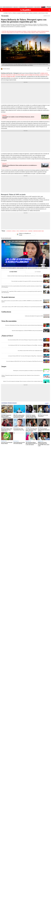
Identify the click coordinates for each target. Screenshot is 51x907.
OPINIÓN (14, 13)
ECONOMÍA (18, 13)
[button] (1, 10)
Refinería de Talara (23, 230)
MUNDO (27, 13)
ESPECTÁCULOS (41, 13)
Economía (5, 15)
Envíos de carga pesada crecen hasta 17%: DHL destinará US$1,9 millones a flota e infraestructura (24, 32)
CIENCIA (31, 13)
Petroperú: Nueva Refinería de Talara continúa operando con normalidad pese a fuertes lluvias (19, 166)
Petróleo (14, 230)
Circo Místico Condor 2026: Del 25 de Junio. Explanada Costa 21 (30, 350)
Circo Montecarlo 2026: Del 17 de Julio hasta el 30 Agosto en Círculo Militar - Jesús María (25, 345)
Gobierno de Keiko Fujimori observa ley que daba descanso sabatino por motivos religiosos (25, 275)
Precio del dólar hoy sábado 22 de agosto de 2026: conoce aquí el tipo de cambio (27, 281)
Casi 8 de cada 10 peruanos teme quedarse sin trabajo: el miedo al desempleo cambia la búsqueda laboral (25, 31)
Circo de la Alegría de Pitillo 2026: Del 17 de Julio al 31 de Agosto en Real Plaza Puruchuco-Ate (24, 361)
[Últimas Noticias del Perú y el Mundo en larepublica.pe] (25, 10)
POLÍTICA (10, 13)
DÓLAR (46, 13)
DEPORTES (35, 13)
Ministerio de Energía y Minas (38, 230)
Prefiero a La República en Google (25, 234)
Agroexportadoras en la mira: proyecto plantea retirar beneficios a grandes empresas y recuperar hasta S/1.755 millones (22, 286)
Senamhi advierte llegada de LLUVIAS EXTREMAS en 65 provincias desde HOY (27, 330)
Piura (18, 230)
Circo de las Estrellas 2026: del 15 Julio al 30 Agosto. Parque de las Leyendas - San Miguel (25, 339)
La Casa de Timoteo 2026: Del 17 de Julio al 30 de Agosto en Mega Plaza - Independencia (25, 355)
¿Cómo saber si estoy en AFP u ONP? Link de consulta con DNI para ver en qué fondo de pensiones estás (22, 306)
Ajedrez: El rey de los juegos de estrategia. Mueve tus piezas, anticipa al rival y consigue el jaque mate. (23, 381)
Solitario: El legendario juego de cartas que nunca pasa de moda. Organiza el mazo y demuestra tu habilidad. (20, 376)
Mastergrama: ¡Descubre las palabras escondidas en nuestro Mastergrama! (28, 370)
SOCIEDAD (23, 13)
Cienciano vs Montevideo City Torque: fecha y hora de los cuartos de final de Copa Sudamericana (24, 325)
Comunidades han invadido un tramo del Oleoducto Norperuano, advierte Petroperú (18, 117)
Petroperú (9, 230)
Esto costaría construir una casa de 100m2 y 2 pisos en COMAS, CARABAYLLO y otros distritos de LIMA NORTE (21, 301)
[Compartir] (48, 68)
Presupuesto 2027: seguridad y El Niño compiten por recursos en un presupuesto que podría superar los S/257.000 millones (22, 292)
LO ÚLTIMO (5, 13)
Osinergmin (30, 230)
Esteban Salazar (6, 68)
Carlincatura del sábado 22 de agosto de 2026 (34, 315)
